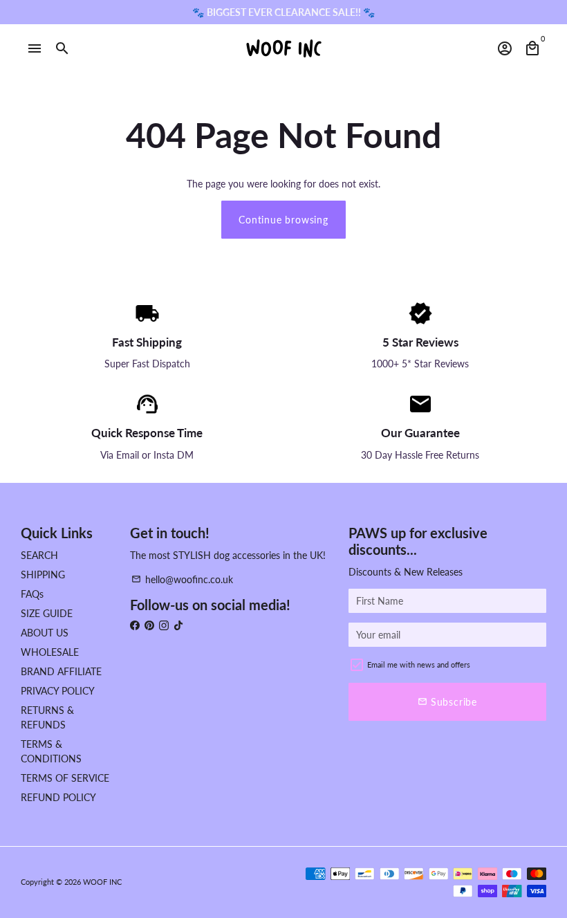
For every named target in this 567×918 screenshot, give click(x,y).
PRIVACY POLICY (58, 691)
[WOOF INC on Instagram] (164, 625)
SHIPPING (43, 574)
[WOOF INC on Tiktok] (178, 625)
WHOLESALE (50, 652)
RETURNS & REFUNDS (47, 717)
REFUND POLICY (58, 797)
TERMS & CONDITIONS (51, 751)
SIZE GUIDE (47, 613)
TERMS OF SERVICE (65, 778)
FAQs (32, 594)
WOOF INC (102, 881)
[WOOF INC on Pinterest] (149, 625)
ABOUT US (44, 633)
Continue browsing (283, 220)
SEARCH (39, 555)
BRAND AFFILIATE (61, 671)
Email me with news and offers (418, 664)
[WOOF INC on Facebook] (135, 625)
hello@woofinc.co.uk (182, 579)
